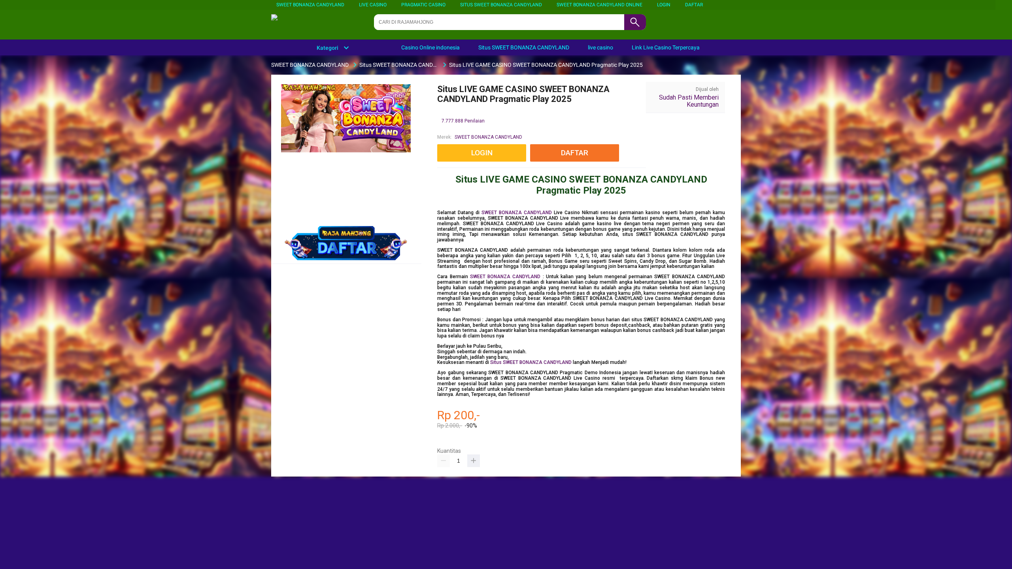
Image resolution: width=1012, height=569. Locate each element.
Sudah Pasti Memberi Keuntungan (689, 101)
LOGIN (663, 5)
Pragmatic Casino (423, 5)
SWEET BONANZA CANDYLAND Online (599, 5)
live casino (373, 5)
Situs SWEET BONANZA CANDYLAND (501, 5)
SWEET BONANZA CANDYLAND (310, 5)
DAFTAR (694, 5)
